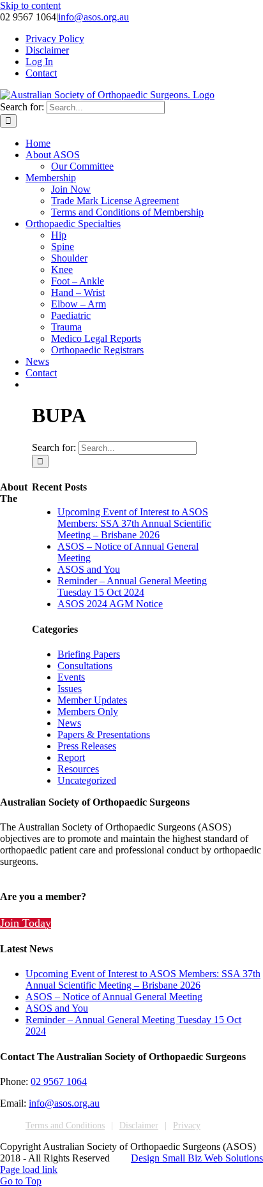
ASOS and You (88, 569)
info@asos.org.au (93, 16)
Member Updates (92, 700)
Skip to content (30, 5)
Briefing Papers (88, 654)
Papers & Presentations (103, 734)
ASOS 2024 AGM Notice (110, 603)
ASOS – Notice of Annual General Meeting (114, 996)
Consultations (84, 665)
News (69, 723)
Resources (78, 768)
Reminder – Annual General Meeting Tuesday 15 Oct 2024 (132, 586)
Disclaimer (138, 1125)
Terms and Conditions (65, 1125)
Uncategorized (86, 780)
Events (71, 677)
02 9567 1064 (59, 1081)
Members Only (87, 711)
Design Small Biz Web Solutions (197, 1158)
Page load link (28, 1169)
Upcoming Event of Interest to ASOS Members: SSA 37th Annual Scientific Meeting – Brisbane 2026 (134, 523)
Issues (69, 688)
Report (71, 757)
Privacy (186, 1125)
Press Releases (86, 746)
